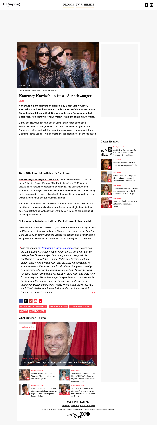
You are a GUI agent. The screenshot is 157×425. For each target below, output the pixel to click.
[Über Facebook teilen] (21, 301)
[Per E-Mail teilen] (35, 301)
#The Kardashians (81, 307)
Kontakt (85, 402)
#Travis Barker (58, 307)
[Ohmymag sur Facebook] (146, 5)
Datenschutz (75, 406)
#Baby (23, 311)
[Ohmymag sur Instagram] (151, 5)
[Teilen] (31, 301)
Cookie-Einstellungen (87, 406)
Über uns (72, 402)
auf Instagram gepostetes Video (55, 248)
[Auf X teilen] (26, 301)
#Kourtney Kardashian (33, 307)
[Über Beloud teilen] (40, 301)
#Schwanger (37, 311)
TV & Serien (85, 4)
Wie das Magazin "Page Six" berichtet (39, 179)
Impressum (66, 406)
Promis (68, 4)
